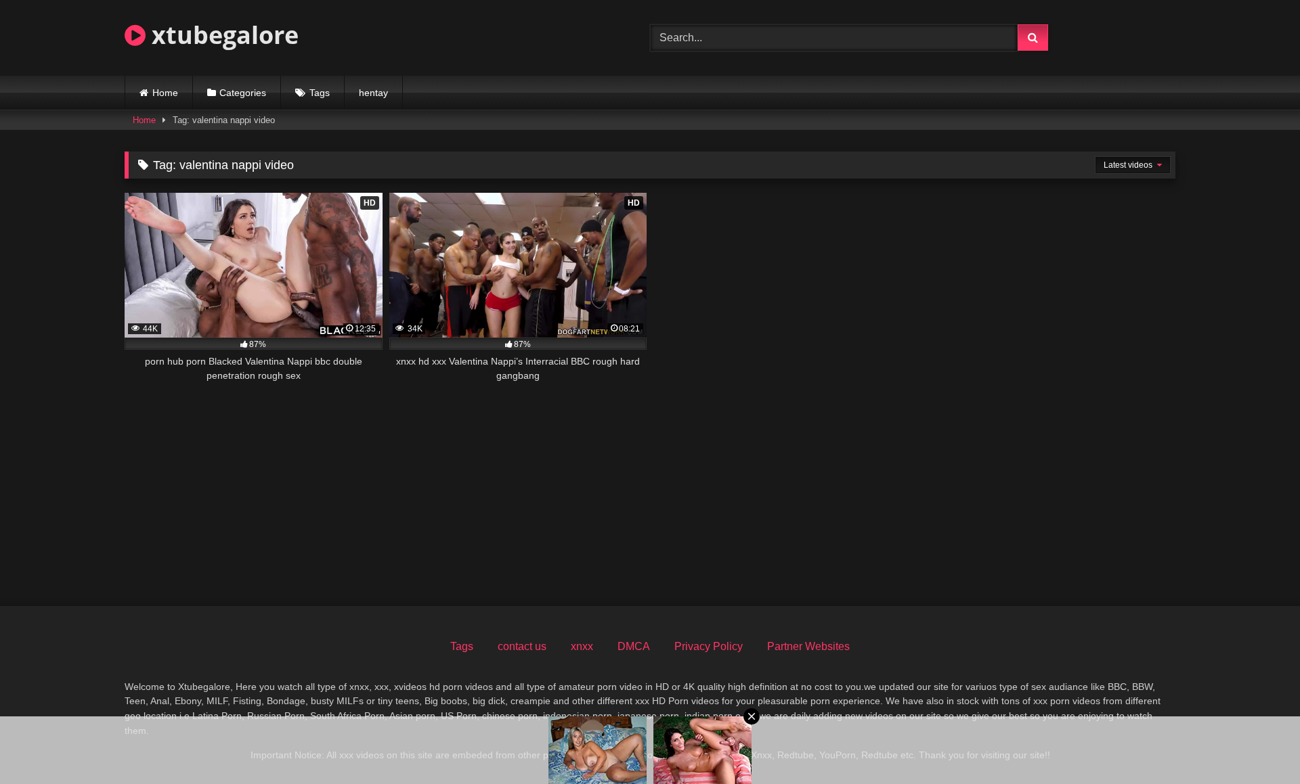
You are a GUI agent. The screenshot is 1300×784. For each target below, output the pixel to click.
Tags (319, 92)
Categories (242, 92)
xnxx (582, 646)
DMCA (634, 646)
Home (165, 92)
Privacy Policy (708, 646)
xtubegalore (222, 34)
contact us (522, 646)
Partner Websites (808, 646)
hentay (373, 92)
